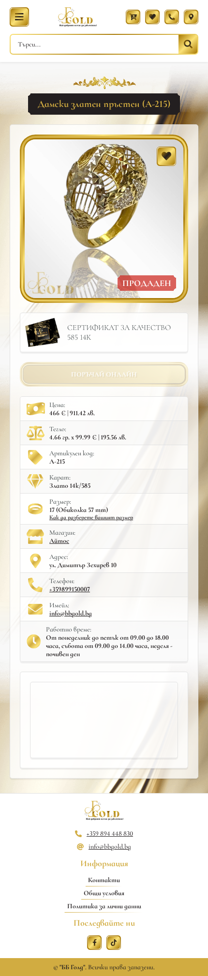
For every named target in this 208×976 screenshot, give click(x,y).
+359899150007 (69, 589)
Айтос (59, 541)
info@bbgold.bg (70, 613)
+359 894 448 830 (110, 833)
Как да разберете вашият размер (91, 517)
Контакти (104, 880)
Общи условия (104, 893)
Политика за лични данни (104, 906)
